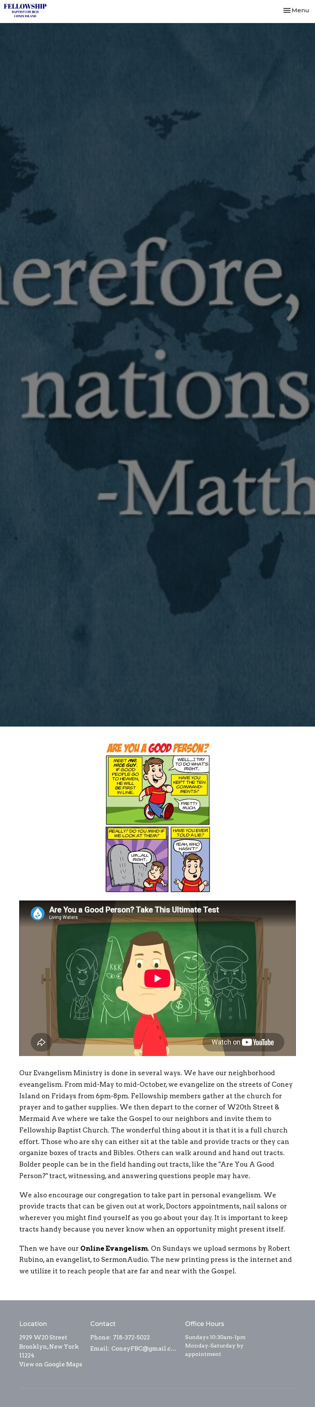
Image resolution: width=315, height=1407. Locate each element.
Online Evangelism (114, 1248)
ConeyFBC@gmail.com (144, 1348)
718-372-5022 (131, 1337)
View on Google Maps (50, 1364)
